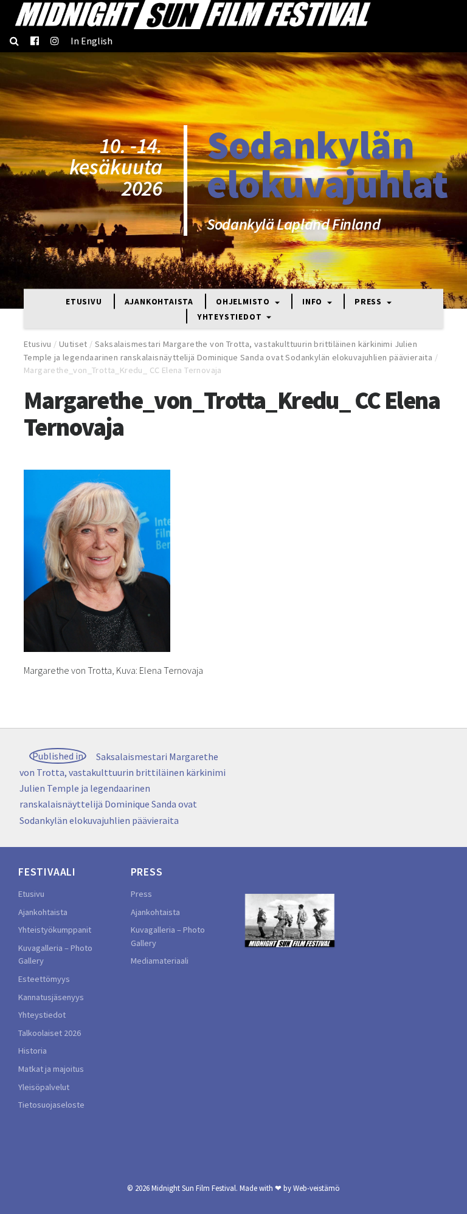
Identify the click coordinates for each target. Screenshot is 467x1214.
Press (369, 302)
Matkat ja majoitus (51, 1068)
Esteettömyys (44, 978)
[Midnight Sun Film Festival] (192, 14)
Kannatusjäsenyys (51, 997)
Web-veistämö (316, 1188)
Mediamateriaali (160, 960)
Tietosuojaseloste (51, 1104)
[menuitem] (91, 40)
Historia (32, 1050)
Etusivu (84, 302)
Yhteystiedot (230, 317)
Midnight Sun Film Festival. (194, 1188)
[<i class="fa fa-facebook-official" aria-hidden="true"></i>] (34, 40)
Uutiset (73, 343)
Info (313, 302)
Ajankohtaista (159, 302)
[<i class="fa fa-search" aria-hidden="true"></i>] (14, 40)
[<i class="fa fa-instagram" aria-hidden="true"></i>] (54, 40)
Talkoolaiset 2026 (49, 1032)
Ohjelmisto (244, 302)
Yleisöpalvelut (43, 1087)
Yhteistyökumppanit (54, 929)
